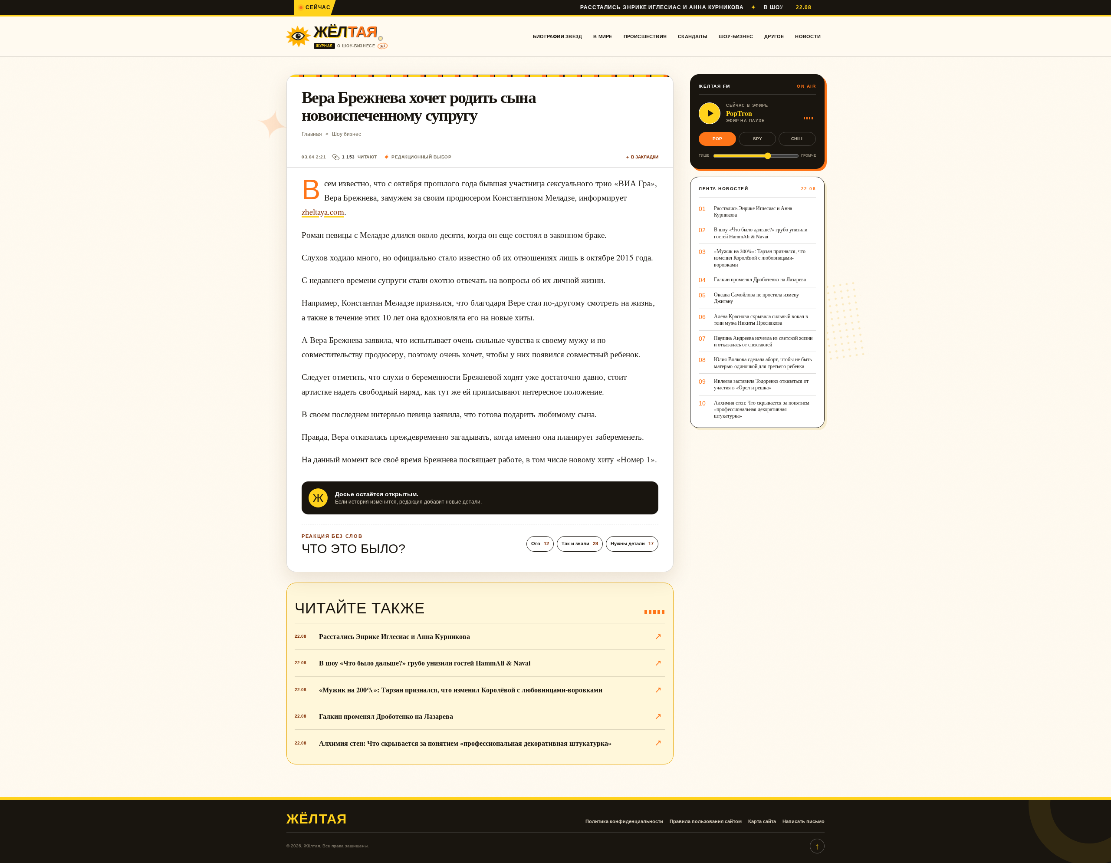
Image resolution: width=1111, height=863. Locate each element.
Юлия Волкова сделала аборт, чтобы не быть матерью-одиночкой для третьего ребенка (763, 362)
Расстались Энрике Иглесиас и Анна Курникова (620, 7)
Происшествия (645, 36)
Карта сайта (762, 821)
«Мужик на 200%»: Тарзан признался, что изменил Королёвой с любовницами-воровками (460, 690)
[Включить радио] (709, 113)
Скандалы (692, 36)
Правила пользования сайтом (706, 821)
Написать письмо (803, 821)
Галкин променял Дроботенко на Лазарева (386, 716)
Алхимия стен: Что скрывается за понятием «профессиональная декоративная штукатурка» (465, 743)
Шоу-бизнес (736, 36)
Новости (808, 36)
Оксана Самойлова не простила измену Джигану (756, 297)
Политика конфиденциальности (624, 821)
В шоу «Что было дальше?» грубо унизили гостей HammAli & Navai (424, 663)
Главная (312, 134)
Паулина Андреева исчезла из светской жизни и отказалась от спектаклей (763, 341)
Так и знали (580, 543)
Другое (774, 36)
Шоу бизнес (346, 134)
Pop (717, 138)
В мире (602, 36)
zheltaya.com (323, 211)
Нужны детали (632, 543)
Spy (757, 138)
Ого (540, 543)
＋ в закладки (641, 157)
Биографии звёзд (557, 36)
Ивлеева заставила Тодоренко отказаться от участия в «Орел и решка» (761, 384)
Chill (797, 138)
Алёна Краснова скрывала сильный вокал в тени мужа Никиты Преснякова (761, 319)
